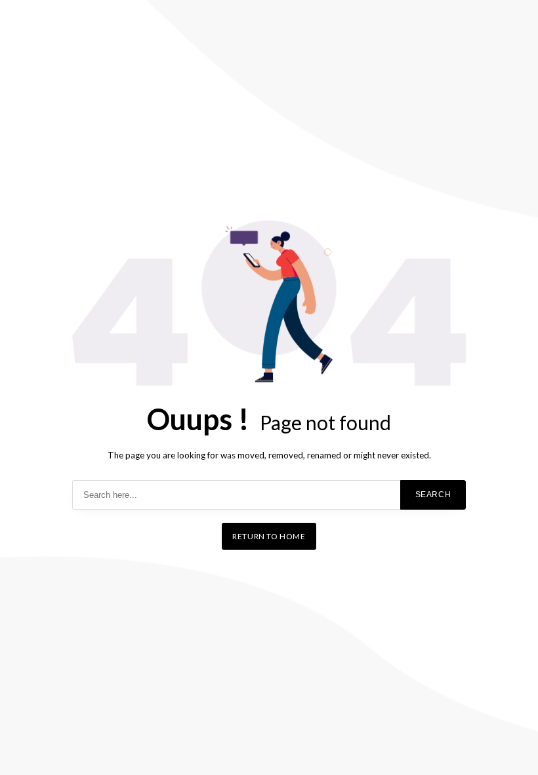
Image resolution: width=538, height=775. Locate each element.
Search (433, 494)
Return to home (268, 536)
